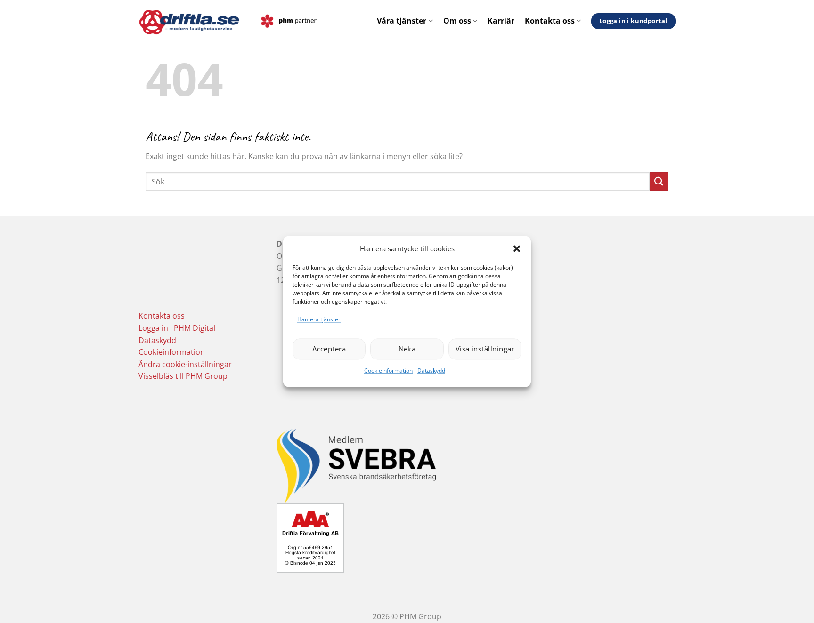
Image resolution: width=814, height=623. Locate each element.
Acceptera (329, 349)
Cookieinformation (388, 371)
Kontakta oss (550, 21)
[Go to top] (794, 610)
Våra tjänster (401, 21)
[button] (516, 248)
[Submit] (659, 181)
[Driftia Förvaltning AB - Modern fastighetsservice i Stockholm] (249, 21)
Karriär (501, 21)
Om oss (457, 21)
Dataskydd (431, 371)
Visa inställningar (485, 349)
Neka (407, 349)
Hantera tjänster (319, 319)
